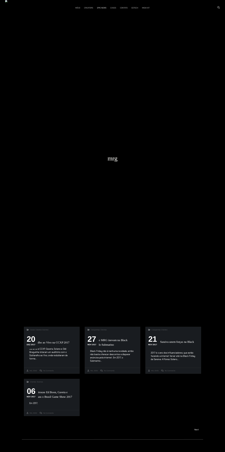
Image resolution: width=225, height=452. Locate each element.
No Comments (48, 371)
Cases (32, 330)
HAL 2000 (33, 371)
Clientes (39, 330)
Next (196, 429)
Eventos (45, 330)
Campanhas (95, 330)
